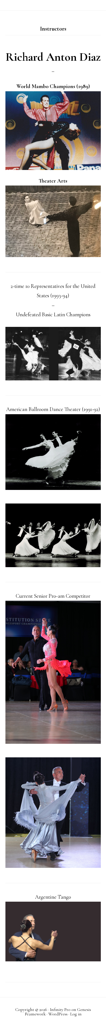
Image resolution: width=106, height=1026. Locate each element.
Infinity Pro (60, 1009)
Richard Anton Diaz (53, 57)
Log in (76, 1014)
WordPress (58, 1014)
